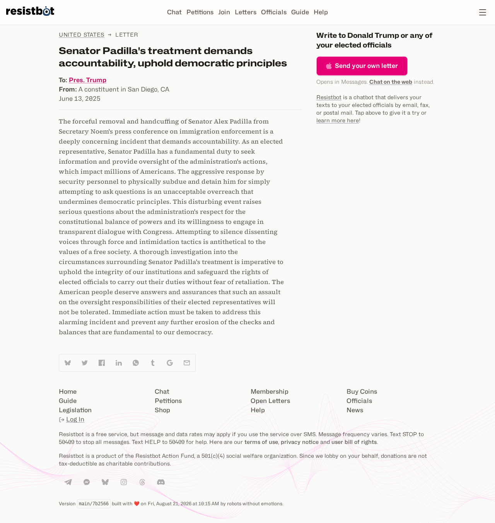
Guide (300, 12)
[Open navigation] (482, 12)
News (354, 410)
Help (321, 12)
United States (81, 34)
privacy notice (300, 441)
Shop (162, 410)
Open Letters (270, 401)
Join (224, 12)
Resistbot (328, 97)
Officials (274, 12)
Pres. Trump (87, 80)
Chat (174, 12)
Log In (75, 419)
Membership (269, 391)
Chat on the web (390, 81)
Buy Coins (361, 391)
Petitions (199, 12)
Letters (245, 12)
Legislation (75, 410)
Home (68, 391)
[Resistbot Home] (30, 18)
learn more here (337, 120)
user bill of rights (354, 441)
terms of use (261, 441)
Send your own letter (366, 65)
